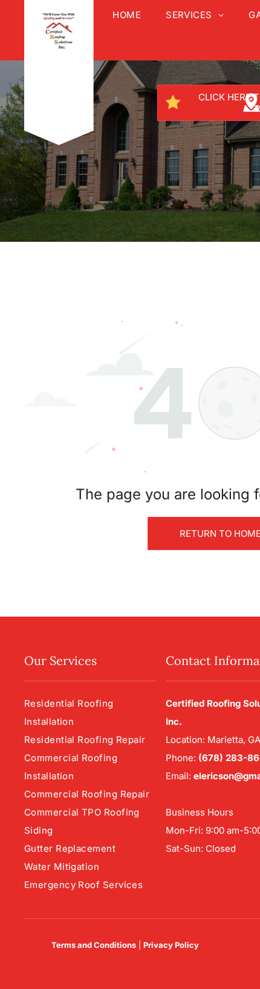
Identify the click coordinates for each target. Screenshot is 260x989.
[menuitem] (126, 15)
